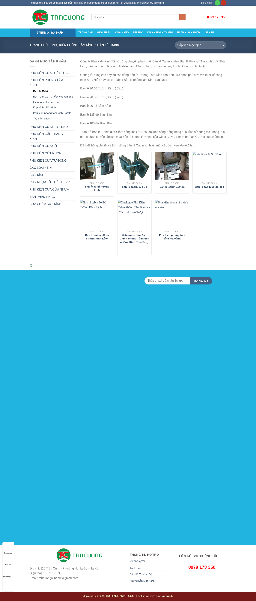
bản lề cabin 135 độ (134, 186)
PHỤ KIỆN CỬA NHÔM (45, 153)
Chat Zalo (8, 565)
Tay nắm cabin (41, 118)
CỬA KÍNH (37, 175)
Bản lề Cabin (41, 91)
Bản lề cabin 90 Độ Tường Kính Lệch (97, 236)
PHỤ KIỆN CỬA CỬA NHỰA (49, 189)
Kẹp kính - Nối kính (44, 107)
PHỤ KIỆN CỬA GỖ (43, 146)
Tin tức (138, 32)
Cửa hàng (122, 32)
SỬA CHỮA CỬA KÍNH (45, 204)
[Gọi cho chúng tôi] (217, 3)
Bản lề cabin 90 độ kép (209, 186)
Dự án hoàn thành (160, 32)
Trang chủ (85, 32)
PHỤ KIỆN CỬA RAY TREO (49, 126)
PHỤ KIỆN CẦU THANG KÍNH (46, 136)
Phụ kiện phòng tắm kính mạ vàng (172, 236)
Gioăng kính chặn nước (47, 102)
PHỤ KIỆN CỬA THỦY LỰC (49, 73)
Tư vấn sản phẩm (189, 32)
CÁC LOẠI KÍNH (41, 167)
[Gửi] (182, 17)
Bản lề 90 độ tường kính (97, 188)
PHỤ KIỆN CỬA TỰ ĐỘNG (48, 160)
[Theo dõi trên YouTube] (223, 3)
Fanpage (8, 553)
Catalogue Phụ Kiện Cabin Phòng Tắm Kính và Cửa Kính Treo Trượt (135, 238)
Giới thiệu (104, 32)
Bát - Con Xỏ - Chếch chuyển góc (53, 96)
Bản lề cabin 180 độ (172, 186)
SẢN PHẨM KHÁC (42, 196)
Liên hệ (210, 32)
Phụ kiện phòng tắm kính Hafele (52, 112)
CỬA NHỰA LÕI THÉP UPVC (50, 182)
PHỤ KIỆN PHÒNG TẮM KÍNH (72, 45)
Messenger (8, 577)
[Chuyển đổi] (73, 73)
